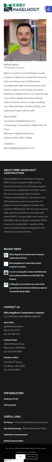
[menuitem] (44, 8)
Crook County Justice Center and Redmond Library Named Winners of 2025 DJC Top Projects (27, 275)
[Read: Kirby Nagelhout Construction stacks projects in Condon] (6, 264)
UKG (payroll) (10, 405)
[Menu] (44, 8)
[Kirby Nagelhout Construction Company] (21, 8)
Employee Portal (11, 399)
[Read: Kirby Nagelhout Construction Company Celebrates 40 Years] (6, 255)
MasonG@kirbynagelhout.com (19, 148)
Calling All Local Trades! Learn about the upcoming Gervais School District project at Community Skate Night (28, 288)
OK (20, 456)
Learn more (31, 456)
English (9, 460)
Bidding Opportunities (13, 441)
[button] (49, 9)
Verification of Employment (15, 435)
